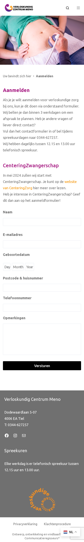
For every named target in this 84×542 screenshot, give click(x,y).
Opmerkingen (14, 318)
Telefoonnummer (17, 298)
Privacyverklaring (25, 524)
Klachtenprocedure (57, 524)
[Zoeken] (67, 7)
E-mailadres (13, 234)
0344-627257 (18, 425)
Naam (7, 212)
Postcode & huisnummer (23, 278)
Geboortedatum (16, 254)
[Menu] (78, 7)
